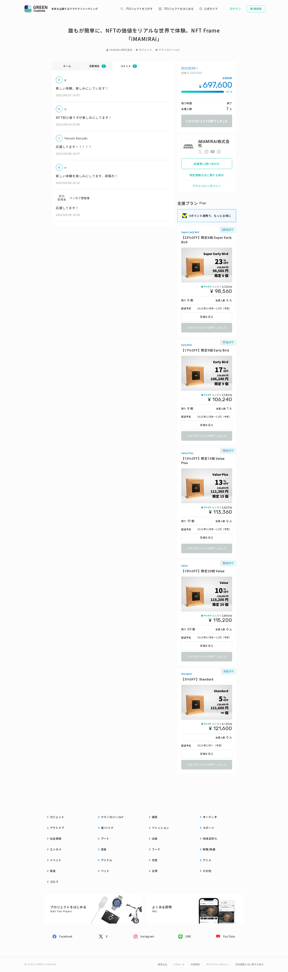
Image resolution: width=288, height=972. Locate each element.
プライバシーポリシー (206, 186)
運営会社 (162, 964)
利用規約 (195, 964)
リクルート (179, 964)
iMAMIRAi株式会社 (120, 50)
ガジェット (145, 50)
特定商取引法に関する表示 (206, 175)
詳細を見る (206, 316)
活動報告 (96, 66)
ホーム (67, 66)
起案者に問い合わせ (207, 164)
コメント (127, 66)
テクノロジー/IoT (169, 50)
